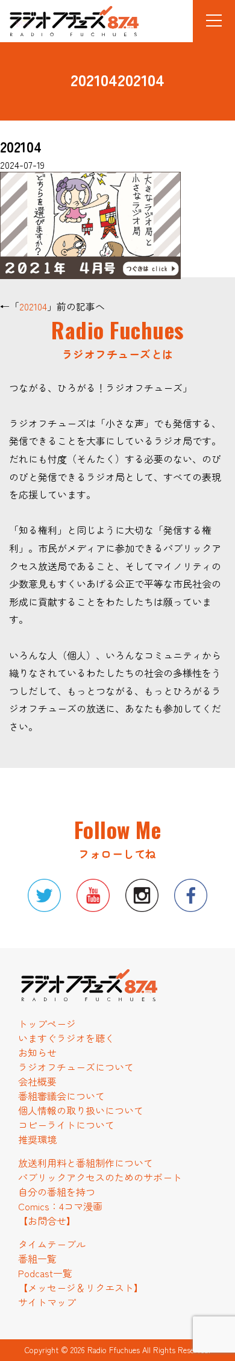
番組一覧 (37, 1258)
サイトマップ (47, 1302)
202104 (33, 306)
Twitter (44, 895)
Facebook (190, 895)
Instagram (141, 895)
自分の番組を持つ (56, 1191)
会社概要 (37, 1081)
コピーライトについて (66, 1124)
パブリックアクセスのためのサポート (100, 1177)
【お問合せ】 (47, 1220)
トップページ (47, 1023)
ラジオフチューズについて (76, 1067)
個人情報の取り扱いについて (80, 1110)
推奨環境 (37, 1139)
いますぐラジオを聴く (66, 1038)
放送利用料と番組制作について (85, 1162)
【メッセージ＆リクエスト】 (80, 1287)
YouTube (93, 895)
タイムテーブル (52, 1244)
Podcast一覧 (45, 1273)
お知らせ (37, 1052)
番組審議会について (61, 1096)
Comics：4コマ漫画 (60, 1206)
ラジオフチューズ (63, 23)
